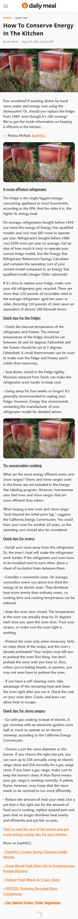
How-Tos (21, 18)
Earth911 (39, 135)
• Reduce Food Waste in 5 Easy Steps (31, 880)
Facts (7, 18)
